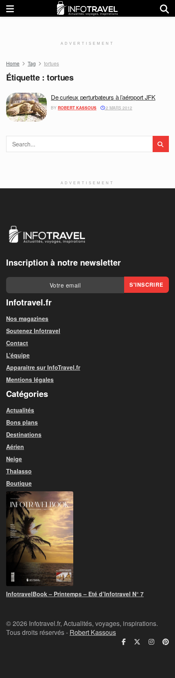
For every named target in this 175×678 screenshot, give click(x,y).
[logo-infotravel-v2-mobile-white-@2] (47, 234)
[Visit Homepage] (87, 8)
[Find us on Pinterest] (165, 641)
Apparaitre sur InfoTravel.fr (43, 367)
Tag (32, 63)
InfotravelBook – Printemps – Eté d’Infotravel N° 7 (75, 594)
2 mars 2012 (118, 108)
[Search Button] (164, 8)
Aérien (15, 447)
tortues (51, 63)
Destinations (24, 434)
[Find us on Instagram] (151, 641)
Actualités (20, 410)
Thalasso (19, 471)
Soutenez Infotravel (33, 331)
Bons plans (22, 422)
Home (13, 63)
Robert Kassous (77, 108)
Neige (14, 459)
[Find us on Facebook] (124, 641)
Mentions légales (30, 379)
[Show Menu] (10, 8)
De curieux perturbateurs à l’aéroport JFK (103, 97)
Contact (17, 343)
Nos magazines (27, 318)
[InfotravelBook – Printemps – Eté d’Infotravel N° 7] (87, 538)
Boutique (19, 483)
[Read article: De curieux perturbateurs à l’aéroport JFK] (26, 107)
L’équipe (18, 355)
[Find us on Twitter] (137, 641)
